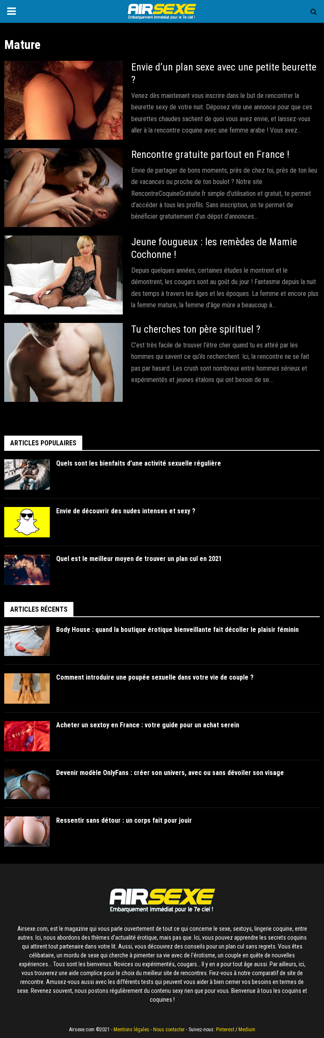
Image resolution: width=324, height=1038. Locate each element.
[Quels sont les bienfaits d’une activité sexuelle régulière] (27, 474)
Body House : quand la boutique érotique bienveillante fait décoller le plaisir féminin (177, 630)
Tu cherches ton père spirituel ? (195, 329)
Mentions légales (131, 1030)
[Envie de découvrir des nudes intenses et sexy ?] (27, 522)
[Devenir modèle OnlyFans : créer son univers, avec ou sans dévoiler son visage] (27, 784)
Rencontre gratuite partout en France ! (210, 154)
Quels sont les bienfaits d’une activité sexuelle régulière (139, 463)
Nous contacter (169, 1030)
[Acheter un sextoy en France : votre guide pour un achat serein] (27, 736)
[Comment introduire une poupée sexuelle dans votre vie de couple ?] (27, 688)
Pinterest (225, 1030)
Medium (246, 1030)
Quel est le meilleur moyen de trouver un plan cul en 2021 (139, 559)
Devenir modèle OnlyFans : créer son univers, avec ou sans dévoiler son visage (170, 773)
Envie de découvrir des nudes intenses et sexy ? (125, 511)
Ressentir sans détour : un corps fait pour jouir (124, 820)
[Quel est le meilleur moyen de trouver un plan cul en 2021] (27, 570)
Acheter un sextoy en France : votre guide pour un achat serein (147, 725)
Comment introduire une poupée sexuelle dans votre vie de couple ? (155, 677)
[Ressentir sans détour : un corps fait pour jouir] (27, 831)
